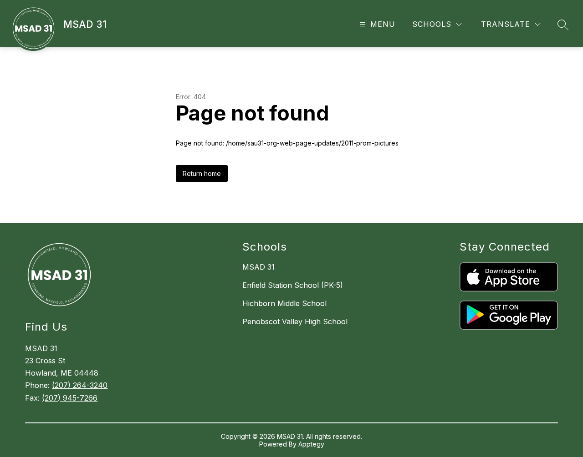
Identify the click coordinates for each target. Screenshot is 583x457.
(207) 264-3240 (79, 385)
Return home (202, 173)
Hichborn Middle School (284, 303)
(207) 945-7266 (69, 397)
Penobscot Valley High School (295, 321)
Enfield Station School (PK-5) (292, 285)
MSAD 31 (258, 266)
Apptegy (311, 444)
